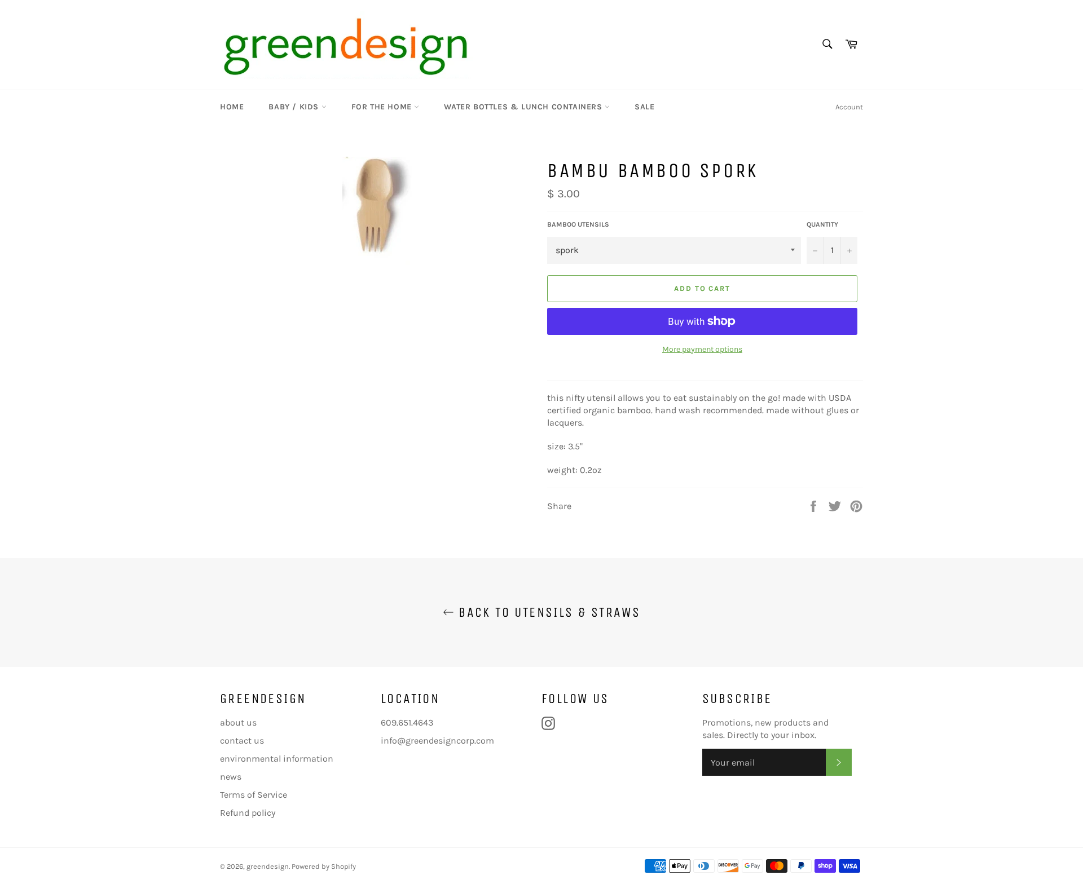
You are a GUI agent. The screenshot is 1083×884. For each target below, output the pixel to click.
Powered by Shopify (324, 866)
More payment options (702, 349)
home (232, 107)
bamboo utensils (578, 224)
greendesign (267, 866)
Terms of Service (253, 794)
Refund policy (247, 812)
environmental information (276, 758)
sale (644, 107)
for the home (383, 107)
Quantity (822, 224)
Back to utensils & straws (547, 612)
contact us (242, 740)
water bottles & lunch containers (524, 107)
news (230, 776)
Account (849, 107)
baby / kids (294, 107)
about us (238, 722)
